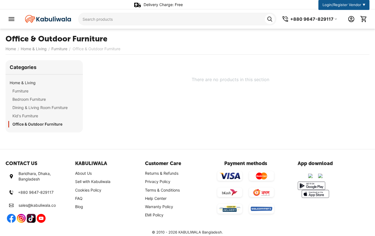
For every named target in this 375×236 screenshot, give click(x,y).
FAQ (79, 198)
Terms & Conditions (162, 190)
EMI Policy (154, 215)
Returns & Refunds (161, 173)
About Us (83, 173)
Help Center (156, 198)
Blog (79, 206)
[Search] (270, 19)
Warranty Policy (159, 206)
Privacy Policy (157, 181)
